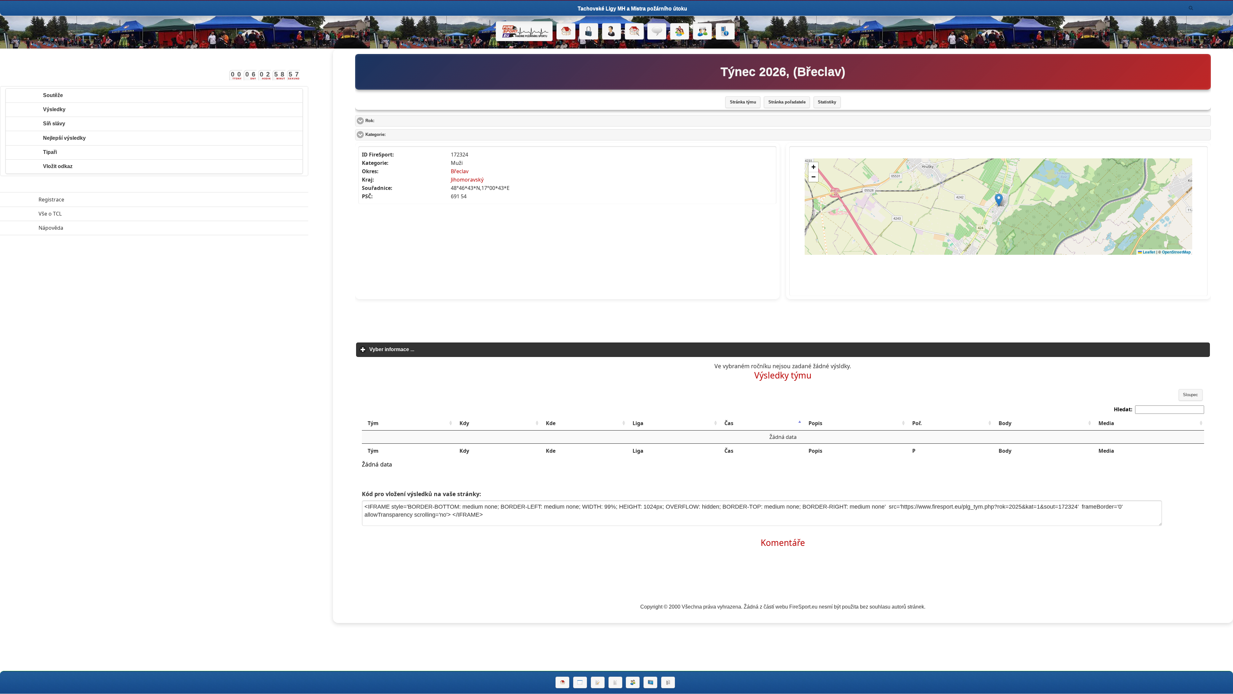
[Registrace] (611, 31)
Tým (373, 423)
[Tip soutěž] (633, 682)
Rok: (394, 121)
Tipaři (50, 152)
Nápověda (80, 227)
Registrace (51, 199)
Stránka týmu (743, 102)
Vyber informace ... (421, 349)
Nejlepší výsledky (64, 138)
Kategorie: (399, 134)
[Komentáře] (656, 31)
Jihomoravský (467, 179)
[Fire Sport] (524, 31)
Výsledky (54, 109)
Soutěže (53, 95)
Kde (550, 423)
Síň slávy (54, 123)
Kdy (464, 423)
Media (1106, 423)
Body (1005, 423)
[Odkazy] (634, 31)
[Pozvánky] (580, 682)
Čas (728, 423)
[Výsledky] (615, 682)
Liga (638, 423)
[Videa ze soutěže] (650, 682)
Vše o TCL (80, 213)
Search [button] (1191, 8)
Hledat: (1123, 409)
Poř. (917, 423)
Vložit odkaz (58, 166)
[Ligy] (668, 682)
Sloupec (1190, 395)
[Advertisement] (783, 318)
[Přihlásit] (588, 31)
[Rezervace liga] (598, 682)
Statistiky (827, 102)
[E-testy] (679, 31)
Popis (815, 423)
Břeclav (459, 171)
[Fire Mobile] (725, 31)
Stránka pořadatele (787, 102)
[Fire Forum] (702, 31)
